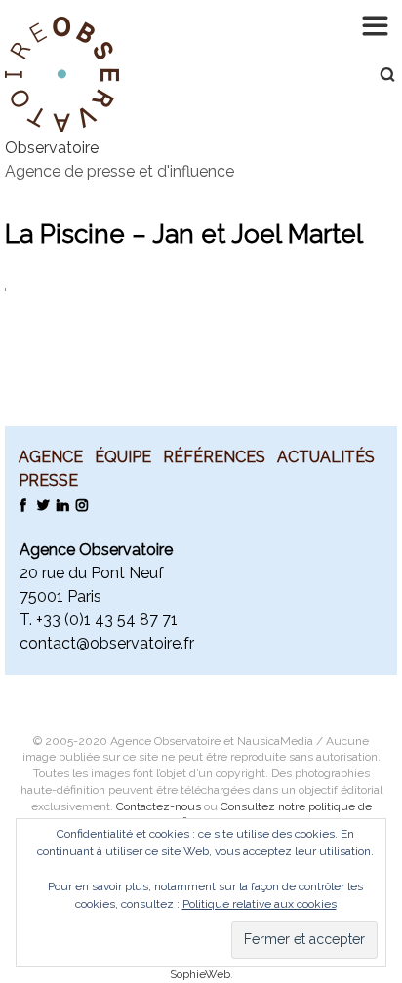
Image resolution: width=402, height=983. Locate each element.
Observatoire (52, 147)
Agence (51, 456)
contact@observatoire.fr (107, 643)
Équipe (123, 456)
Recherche (377, 74)
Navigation (377, 24)
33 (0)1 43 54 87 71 (110, 619)
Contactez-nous (158, 806)
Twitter (42, 504)
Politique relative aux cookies (259, 904)
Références (214, 456)
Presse (48, 480)
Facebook (23, 504)
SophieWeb (200, 974)
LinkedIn (62, 504)
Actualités (326, 456)
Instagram (81, 504)
